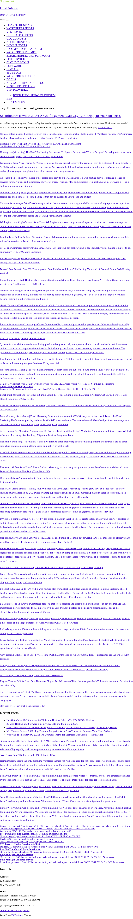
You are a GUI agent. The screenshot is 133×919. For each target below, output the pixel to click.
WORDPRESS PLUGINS (21, 76)
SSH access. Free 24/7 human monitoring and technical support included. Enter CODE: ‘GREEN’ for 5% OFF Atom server (57, 855)
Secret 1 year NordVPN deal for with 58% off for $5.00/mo (27, 755)
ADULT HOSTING (18, 42)
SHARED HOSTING (19, 25)
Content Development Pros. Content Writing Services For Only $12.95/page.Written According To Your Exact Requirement (57, 384)
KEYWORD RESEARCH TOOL (26, 82)
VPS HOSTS (14, 31)
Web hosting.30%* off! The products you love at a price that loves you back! (35, 831)
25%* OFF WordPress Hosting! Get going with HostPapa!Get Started (32, 841)
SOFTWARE (14, 65)
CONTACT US (15, 102)
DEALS (11, 79)
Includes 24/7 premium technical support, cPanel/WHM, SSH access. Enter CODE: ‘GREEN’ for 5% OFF (49, 845)
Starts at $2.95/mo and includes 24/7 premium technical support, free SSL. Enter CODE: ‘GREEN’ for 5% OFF (52, 850)
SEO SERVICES (16, 59)
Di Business (17, 915)
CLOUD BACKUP (17, 62)
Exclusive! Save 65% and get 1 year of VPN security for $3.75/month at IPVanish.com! (40, 144)
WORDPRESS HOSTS (20, 28)
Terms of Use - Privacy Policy (15, 910)
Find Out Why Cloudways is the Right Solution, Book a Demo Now (31, 675)
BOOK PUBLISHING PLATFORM (34, 95)
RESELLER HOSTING (20, 86)
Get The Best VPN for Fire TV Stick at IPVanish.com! (25, 146)
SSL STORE (13, 72)
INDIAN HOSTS (16, 45)
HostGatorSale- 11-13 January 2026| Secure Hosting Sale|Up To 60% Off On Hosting (50, 720)
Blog (9, 98)
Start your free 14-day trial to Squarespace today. (22, 706)
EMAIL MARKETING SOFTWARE (28, 55)
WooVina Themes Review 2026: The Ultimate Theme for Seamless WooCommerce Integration (54, 734)
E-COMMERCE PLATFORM (24, 48)
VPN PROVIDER (17, 89)
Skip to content (7, 1)
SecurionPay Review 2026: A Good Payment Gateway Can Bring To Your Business (60, 116)
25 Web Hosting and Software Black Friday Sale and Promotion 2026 (42, 724)
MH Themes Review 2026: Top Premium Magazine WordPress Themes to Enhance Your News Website (59, 731)
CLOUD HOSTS (16, 38)
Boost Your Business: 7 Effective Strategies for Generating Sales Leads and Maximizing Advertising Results (61, 727)
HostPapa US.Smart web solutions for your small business (26, 839)
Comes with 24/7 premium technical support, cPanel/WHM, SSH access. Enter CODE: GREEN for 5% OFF (50, 387)
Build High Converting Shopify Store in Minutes (22, 338)
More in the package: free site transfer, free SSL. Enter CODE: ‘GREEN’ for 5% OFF (40, 835)
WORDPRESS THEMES (21, 52)
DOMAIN (12, 69)
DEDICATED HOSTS (19, 35)
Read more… (105, 127)
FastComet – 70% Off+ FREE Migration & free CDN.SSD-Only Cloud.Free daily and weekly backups (51, 567)
